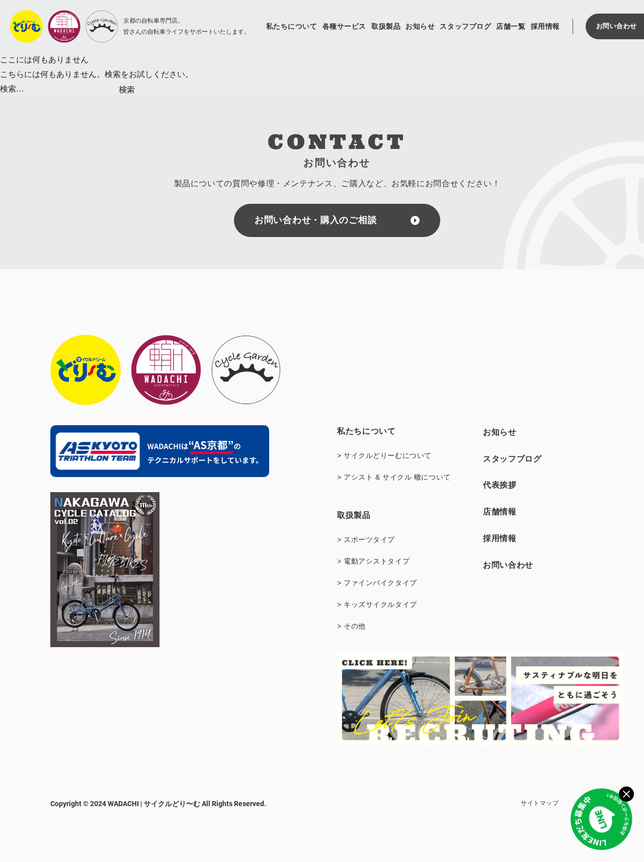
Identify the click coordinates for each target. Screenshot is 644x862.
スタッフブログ (465, 26)
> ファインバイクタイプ (377, 583)
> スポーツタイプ (366, 539)
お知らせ (420, 26)
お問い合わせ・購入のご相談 (316, 220)
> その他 (351, 626)
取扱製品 (385, 26)
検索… (12, 89)
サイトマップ (539, 803)
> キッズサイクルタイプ (377, 604)
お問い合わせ (508, 565)
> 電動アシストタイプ (373, 561)
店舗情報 (500, 511)
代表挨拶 (500, 485)
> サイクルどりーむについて (384, 455)
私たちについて (291, 26)
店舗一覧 (510, 26)
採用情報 (545, 26)
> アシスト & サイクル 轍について (394, 477)
